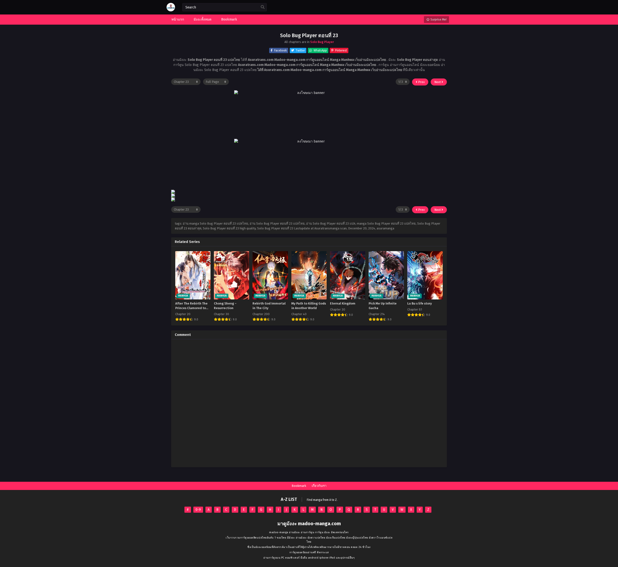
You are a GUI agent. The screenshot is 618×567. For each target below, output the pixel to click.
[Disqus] (309, 403)
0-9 (198, 510)
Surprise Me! (438, 19)
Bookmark (299, 486)
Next (438, 82)
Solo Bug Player (322, 42)
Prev (421, 82)
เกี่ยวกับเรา (319, 486)
